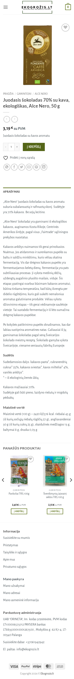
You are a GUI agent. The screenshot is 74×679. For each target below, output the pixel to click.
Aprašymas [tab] (11, 191)
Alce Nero (41, 93)
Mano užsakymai (14, 585)
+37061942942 (35, 642)
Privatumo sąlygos (15, 566)
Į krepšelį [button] (19, 511)
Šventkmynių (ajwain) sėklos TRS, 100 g (55, 495)
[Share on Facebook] (14, 167)
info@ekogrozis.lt (27, 649)
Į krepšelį (34, 146)
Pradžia (8, 93)
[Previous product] (14, 119)
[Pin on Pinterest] (36, 167)
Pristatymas (10, 545)
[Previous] (3, 488)
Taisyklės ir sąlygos (15, 552)
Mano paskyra (13, 579)
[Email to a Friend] (29, 167)
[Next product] (6, 119)
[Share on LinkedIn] (43, 167)
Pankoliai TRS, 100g (19, 493)
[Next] (70, 488)
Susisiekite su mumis (16, 537)
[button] (5, 7)
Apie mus (9, 559)
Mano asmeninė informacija (21, 600)
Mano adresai (11, 593)
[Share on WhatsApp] (6, 167)
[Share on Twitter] (21, 167)
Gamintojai (24, 93)
